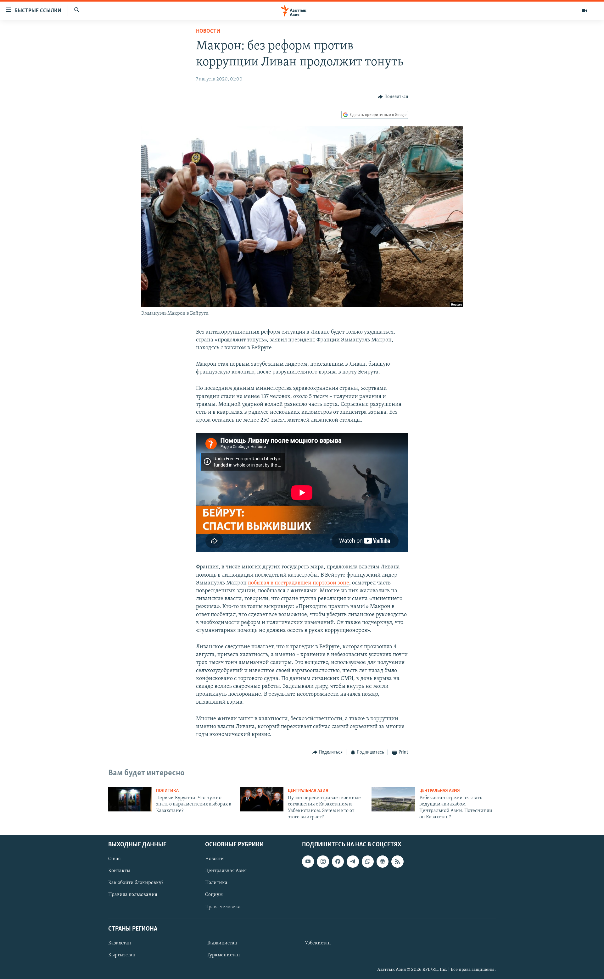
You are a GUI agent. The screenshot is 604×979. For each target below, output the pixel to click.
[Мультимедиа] (584, 10)
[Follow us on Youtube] (308, 862)
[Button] (393, 97)
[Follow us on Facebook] (338, 862)
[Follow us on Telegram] (353, 862)
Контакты (119, 871)
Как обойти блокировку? (135, 883)
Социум (214, 895)
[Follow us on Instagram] (323, 862)
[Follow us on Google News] (383, 862)
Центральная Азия (308, 790)
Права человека (223, 907)
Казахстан (119, 943)
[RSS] (397, 862)
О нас (114, 859)
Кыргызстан (122, 955)
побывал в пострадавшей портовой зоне (298, 583)
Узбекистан (318, 943)
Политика (167, 790)
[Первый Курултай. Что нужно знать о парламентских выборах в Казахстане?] (130, 799)
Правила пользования (132, 895)
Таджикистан (222, 943)
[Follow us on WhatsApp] (368, 862)
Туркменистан (223, 955)
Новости (208, 31)
